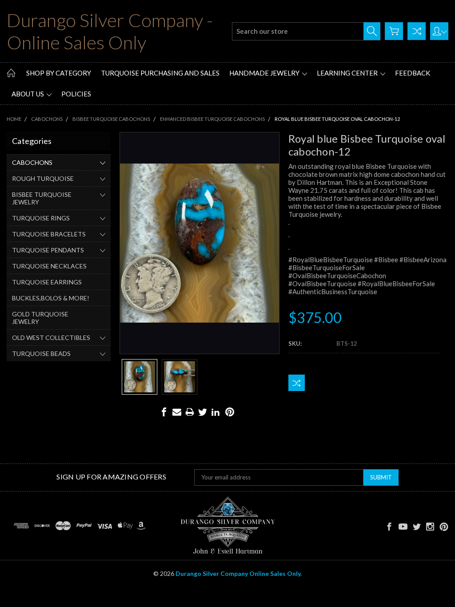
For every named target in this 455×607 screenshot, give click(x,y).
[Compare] (416, 31)
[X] (202, 411)
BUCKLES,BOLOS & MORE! (50, 298)
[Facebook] (164, 411)
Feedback (412, 73)
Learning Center (348, 73)
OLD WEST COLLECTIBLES (51, 337)
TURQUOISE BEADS (41, 353)
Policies (76, 94)
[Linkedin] (215, 411)
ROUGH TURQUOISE (43, 178)
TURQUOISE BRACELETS (49, 234)
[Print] (189, 411)
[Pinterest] (229, 411)
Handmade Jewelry (265, 73)
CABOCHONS (32, 162)
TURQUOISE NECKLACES (49, 266)
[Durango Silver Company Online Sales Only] (227, 525)
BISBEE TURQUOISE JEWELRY (42, 198)
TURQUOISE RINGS (41, 218)
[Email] (176, 411)
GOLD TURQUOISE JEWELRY (40, 317)
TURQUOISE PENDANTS (48, 250)
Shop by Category (58, 73)
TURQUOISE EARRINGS (47, 282)
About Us (28, 94)
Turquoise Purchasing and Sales (160, 73)
